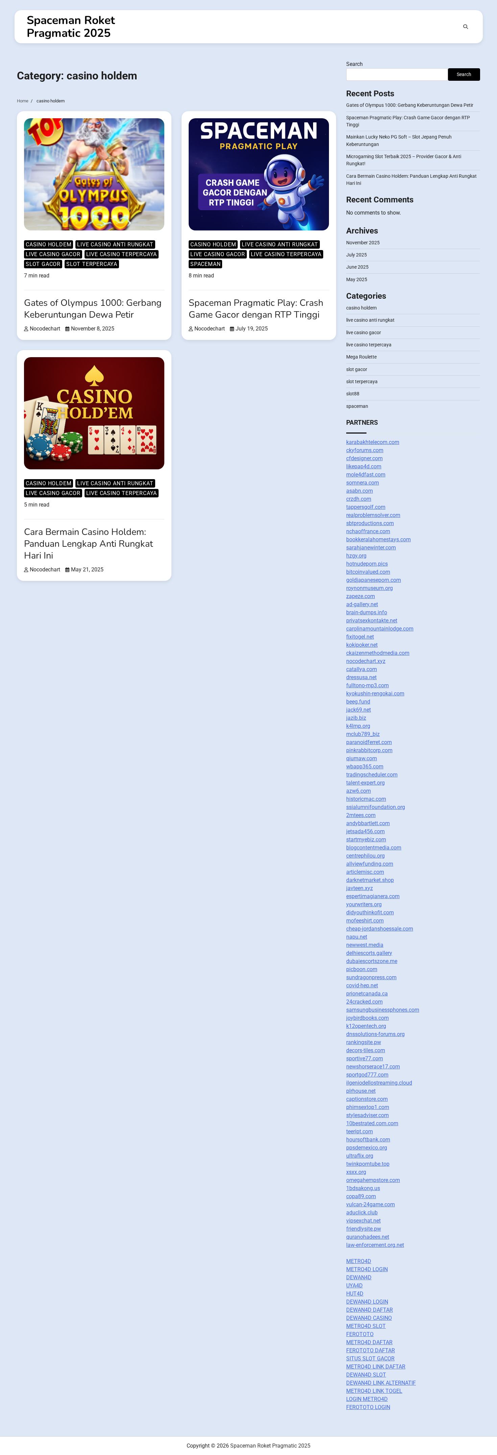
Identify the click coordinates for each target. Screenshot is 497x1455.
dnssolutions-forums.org (375, 1034)
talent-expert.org (365, 783)
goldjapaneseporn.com (373, 580)
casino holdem (48, 244)
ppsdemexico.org (366, 1147)
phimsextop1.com (367, 1107)
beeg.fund (358, 701)
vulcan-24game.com (370, 1204)
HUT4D (354, 1293)
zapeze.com (360, 596)
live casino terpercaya (121, 254)
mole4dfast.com (365, 474)
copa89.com (361, 1196)
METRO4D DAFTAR (369, 1342)
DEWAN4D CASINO (369, 1318)
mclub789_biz (363, 734)
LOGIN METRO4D (367, 1399)
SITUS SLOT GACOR (370, 1358)
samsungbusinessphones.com (382, 1010)
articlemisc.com (365, 872)
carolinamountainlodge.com (379, 628)
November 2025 (363, 242)
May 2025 (356, 279)
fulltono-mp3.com (367, 685)
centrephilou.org (365, 856)
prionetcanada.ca (367, 993)
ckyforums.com (364, 450)
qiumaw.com (361, 758)
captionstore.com (367, 1099)
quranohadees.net (367, 1237)
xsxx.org (356, 1172)
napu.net (356, 937)
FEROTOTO (360, 1334)
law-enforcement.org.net (375, 1245)
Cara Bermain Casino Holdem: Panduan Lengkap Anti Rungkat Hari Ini (88, 544)
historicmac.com (366, 799)
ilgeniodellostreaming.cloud (379, 1083)
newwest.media (364, 945)
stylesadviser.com (367, 1115)
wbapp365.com (364, 766)
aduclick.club (362, 1212)
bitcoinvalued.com (368, 572)
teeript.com (359, 1131)
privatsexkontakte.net (371, 620)
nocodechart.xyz (365, 661)
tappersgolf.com (365, 507)
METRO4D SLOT (366, 1326)
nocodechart (45, 328)
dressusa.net (361, 677)
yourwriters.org (364, 904)
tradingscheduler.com (372, 774)
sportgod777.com (367, 1074)
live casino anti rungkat (115, 244)
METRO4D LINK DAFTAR (375, 1366)
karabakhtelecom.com (372, 442)
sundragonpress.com (371, 977)
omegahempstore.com (373, 1180)
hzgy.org (356, 555)
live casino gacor (53, 254)
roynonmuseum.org (369, 588)
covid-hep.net (362, 985)
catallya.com (361, 669)
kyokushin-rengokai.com (375, 693)
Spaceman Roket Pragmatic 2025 (71, 27)
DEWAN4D (359, 1277)
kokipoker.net (362, 645)
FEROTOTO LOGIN (368, 1407)
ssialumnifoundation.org (375, 807)
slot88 (352, 393)
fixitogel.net (360, 637)
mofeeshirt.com (365, 920)
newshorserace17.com (373, 1066)
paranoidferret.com (369, 742)
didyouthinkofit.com (370, 912)
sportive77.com (364, 1058)
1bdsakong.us (363, 1188)
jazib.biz (356, 718)
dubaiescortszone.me (371, 961)
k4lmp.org (358, 726)
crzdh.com (358, 499)
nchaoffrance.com (368, 531)
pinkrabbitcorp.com (369, 750)
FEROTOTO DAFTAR (370, 1350)
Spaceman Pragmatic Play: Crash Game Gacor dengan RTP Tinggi (256, 309)
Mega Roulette (361, 357)
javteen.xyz (359, 888)
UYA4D (354, 1285)
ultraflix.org (359, 1156)
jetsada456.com (365, 831)
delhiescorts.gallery (369, 953)
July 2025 (356, 254)
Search (354, 64)
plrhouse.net (361, 1091)
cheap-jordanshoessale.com (379, 929)
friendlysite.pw (363, 1229)
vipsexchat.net (363, 1220)
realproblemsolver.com (373, 515)
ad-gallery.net (362, 604)
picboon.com (361, 969)
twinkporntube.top (367, 1164)
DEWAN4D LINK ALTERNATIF (381, 1383)
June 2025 (357, 267)
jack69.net (358, 710)
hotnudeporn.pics (367, 564)
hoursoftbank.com (368, 1139)
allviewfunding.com (369, 864)
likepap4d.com (363, 466)
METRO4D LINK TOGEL (374, 1391)
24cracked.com (364, 1001)
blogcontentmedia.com (373, 847)
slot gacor (43, 264)
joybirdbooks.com (367, 1018)
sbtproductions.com (370, 523)
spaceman (205, 264)
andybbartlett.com (368, 823)
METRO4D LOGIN (367, 1269)
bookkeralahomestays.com (378, 539)
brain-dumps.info (366, 612)
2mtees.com (361, 815)
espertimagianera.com (373, 896)
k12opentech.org (366, 1026)
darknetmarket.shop (370, 880)
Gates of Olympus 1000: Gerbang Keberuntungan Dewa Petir (93, 309)
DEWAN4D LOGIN (367, 1302)
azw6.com (358, 791)
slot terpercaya (91, 264)
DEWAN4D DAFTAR (369, 1310)
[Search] (465, 27)
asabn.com (359, 491)
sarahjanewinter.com (371, 547)
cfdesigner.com (364, 458)
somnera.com (362, 482)
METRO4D (358, 1261)
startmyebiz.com (366, 839)
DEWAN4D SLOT (366, 1375)
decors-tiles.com (365, 1050)
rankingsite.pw (363, 1042)
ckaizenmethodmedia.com (377, 653)
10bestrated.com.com (372, 1123)
